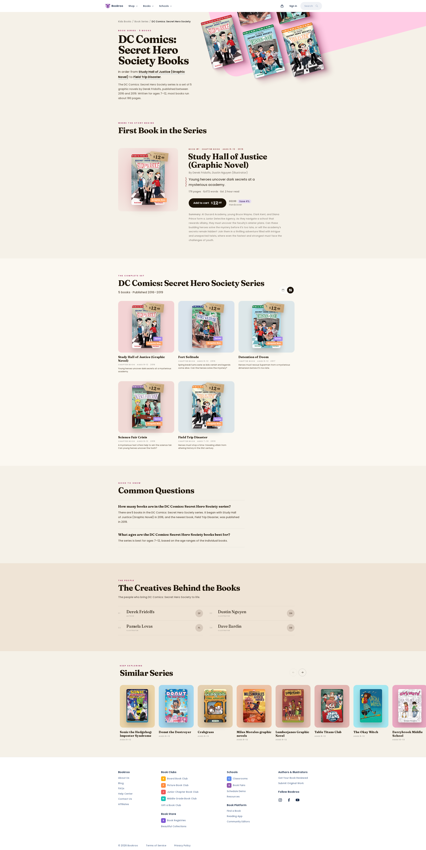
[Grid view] (290, 290)
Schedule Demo (236, 791)
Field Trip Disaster (147, 77)
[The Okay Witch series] (370, 706)
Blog (121, 783)
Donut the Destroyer (175, 732)
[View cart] (282, 6)
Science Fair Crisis (132, 437)
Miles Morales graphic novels (254, 734)
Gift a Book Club (171, 805)
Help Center (125, 793)
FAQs (121, 788)
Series (158, 338)
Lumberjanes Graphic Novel (292, 734)
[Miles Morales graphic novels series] (254, 706)
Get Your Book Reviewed (293, 778)
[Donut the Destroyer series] (176, 706)
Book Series (141, 21)
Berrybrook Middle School (407, 734)
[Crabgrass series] (215, 706)
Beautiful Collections (173, 826)
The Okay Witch (365, 732)
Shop (131, 6)
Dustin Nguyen (221, 173)
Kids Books (124, 21)
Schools (164, 6)
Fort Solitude (188, 357)
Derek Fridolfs (202, 173)
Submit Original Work (291, 783)
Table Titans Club (328, 732)
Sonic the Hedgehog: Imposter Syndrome (136, 734)
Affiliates (123, 804)
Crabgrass (206, 732)
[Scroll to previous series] (293, 672)
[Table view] (283, 290)
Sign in (293, 6)
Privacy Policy (182, 845)
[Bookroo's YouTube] (298, 800)
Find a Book (234, 811)
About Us (123, 778)
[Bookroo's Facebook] (289, 800)
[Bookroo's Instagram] (280, 800)
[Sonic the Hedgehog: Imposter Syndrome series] (137, 706)
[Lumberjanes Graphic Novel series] (293, 706)
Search (308, 6)
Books (147, 6)
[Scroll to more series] (302, 672)
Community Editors (238, 821)
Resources (233, 796)
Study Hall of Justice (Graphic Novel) (227, 161)
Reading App (234, 816)
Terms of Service (156, 845)
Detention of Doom (253, 357)
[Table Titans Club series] (332, 706)
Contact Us (125, 799)
